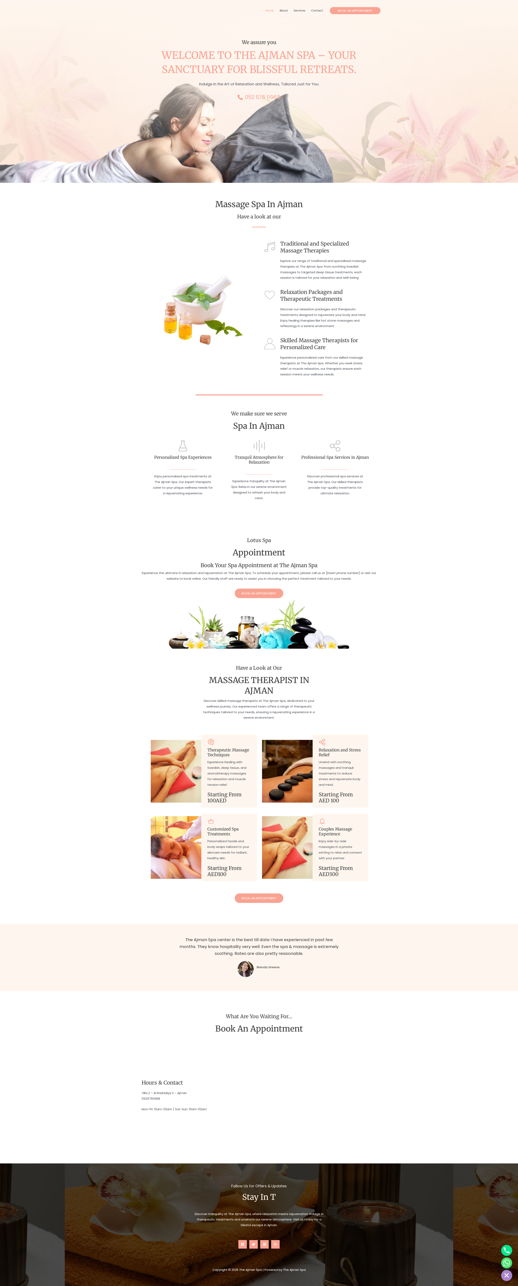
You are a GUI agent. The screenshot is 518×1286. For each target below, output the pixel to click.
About (283, 10)
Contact (317, 10)
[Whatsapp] (506, 1262)
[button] (355, 10)
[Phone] (506, 1250)
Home (269, 10)
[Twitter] (253, 1244)
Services (299, 10)
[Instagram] (264, 1244)
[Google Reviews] (275, 1244)
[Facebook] (242, 1244)
